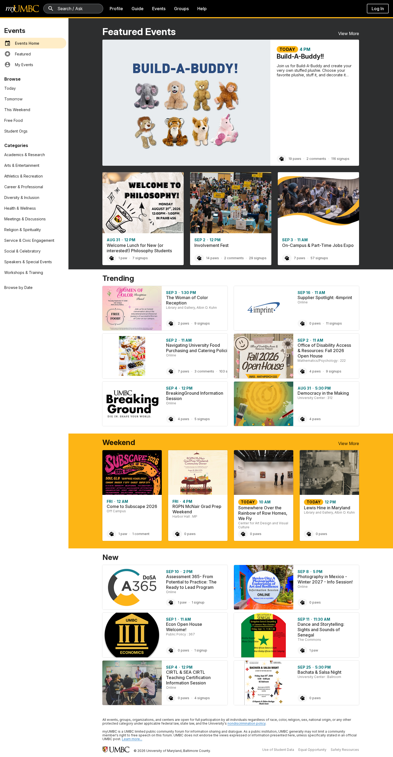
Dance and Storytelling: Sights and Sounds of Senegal (321, 630)
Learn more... (132, 739)
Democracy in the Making (323, 393)
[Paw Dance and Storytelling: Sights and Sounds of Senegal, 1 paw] (302, 650)
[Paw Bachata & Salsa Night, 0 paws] (302, 698)
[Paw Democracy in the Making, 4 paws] (302, 419)
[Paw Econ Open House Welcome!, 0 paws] (171, 650)
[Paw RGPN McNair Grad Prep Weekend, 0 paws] (177, 534)
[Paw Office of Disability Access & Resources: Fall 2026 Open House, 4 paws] (302, 371)
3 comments (204, 371)
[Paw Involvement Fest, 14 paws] (199, 258)
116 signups (340, 159)
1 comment (140, 534)
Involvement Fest (211, 245)
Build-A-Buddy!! (300, 56)
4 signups (202, 698)
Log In (378, 8)
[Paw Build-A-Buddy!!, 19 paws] (281, 159)
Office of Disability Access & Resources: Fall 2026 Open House (324, 350)
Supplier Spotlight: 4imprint (325, 297)
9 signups (202, 323)
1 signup (198, 602)
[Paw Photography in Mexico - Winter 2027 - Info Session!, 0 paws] (302, 602)
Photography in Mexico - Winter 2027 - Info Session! (325, 579)
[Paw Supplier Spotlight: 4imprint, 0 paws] (302, 323)
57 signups (319, 258)
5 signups (202, 419)
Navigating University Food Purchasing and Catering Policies (199, 347)
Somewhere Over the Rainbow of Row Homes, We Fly (262, 513)
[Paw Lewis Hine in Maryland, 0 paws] (309, 534)
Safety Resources (345, 750)
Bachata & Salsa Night (319, 672)
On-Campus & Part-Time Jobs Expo (318, 245)
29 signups (258, 258)
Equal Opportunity (312, 750)
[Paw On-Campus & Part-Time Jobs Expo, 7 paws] (287, 258)
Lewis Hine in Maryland (327, 507)
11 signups (334, 323)
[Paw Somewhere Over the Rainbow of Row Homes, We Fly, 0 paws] (243, 534)
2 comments (316, 159)
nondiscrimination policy (246, 723)
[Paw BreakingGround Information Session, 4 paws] (171, 419)
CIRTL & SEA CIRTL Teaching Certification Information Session (188, 677)
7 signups (140, 258)
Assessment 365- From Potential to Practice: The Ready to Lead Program (191, 582)
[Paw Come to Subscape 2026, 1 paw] (111, 534)
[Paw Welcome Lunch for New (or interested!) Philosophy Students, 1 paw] (111, 258)
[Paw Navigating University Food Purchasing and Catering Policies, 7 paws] (171, 371)
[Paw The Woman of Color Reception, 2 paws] (171, 323)
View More (348, 33)
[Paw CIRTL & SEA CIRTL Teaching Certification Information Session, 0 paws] (171, 698)
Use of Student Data (278, 750)
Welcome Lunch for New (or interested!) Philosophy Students (139, 248)
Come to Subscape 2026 (132, 506)
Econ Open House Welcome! (184, 627)
